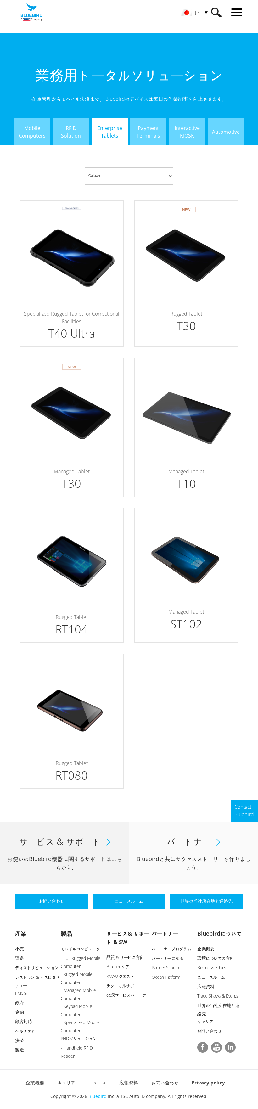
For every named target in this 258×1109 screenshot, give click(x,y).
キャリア (205, 1021)
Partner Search (165, 968)
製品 (66, 933)
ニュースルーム (211, 977)
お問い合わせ (209, 1031)
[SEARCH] (216, 12)
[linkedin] (230, 1047)
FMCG (20, 993)
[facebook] (202, 1047)
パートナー (165, 933)
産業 (20, 933)
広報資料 (205, 986)
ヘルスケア (25, 1031)
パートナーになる (167, 958)
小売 (19, 949)
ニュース (97, 1082)
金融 (19, 1012)
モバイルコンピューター (82, 949)
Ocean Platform (166, 977)
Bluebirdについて (219, 933)
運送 (19, 958)
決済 (19, 1040)
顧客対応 (23, 1021)
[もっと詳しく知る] (72, 273)
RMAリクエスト (120, 976)
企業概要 (205, 949)
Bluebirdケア (117, 967)
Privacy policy (208, 1082)
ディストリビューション (37, 968)
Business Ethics (211, 968)
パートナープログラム (171, 949)
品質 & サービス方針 (125, 957)
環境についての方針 (215, 958)
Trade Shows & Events (217, 996)
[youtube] (216, 1047)
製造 (19, 1050)
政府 (19, 1002)
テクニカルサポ (120, 985)
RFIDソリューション (79, 1038)
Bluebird (97, 1096)
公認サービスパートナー (128, 995)
